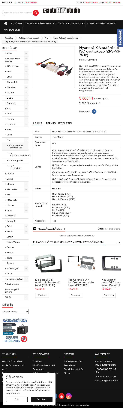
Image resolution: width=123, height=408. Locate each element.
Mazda (10, 184)
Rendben (41, 399)
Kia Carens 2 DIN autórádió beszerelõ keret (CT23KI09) (81, 283)
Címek (67, 373)
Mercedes (12, 189)
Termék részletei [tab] (59, 123)
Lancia (10, 174)
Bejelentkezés (92, 3)
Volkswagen (13, 268)
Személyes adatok (73, 361)
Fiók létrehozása (112, 3)
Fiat (9, 108)
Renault (11, 221)
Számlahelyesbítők (73, 369)
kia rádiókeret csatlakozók (16, 146)
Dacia (10, 98)
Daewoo (11, 103)
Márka (82, 60)
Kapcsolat (7, 3)
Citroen (11, 93)
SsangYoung (13, 242)
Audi (9, 72)
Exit (17, 399)
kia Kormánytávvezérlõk (18, 154)
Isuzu (9, 130)
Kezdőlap (9, 48)
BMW (9, 77)
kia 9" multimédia (15, 167)
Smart (10, 237)
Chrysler (11, 87)
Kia (8, 140)
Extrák (8, 297)
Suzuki (10, 253)
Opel (9, 210)
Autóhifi (16, 24)
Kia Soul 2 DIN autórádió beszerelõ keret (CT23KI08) (47, 283)
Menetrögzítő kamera (101, 24)
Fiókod (69, 354)
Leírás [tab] (37, 123)
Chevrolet (12, 82)
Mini (9, 195)
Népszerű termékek (12, 361)
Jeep (9, 135)
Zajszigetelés (12, 284)
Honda (10, 119)
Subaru (11, 247)
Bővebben (43, 295)
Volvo (9, 274)
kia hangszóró (16, 161)
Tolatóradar (12, 30)
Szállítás (37, 361)
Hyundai (11, 124)
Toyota (10, 263)
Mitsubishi (12, 200)
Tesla (9, 258)
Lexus (10, 179)
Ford (9, 114)
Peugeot (11, 216)
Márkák (7, 305)
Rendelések (70, 365)
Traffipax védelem (37, 24)
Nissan (10, 205)
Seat (9, 226)
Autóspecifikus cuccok (68, 24)
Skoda (10, 232)
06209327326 (31, 3)
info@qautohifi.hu (110, 381)
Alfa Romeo (13, 66)
